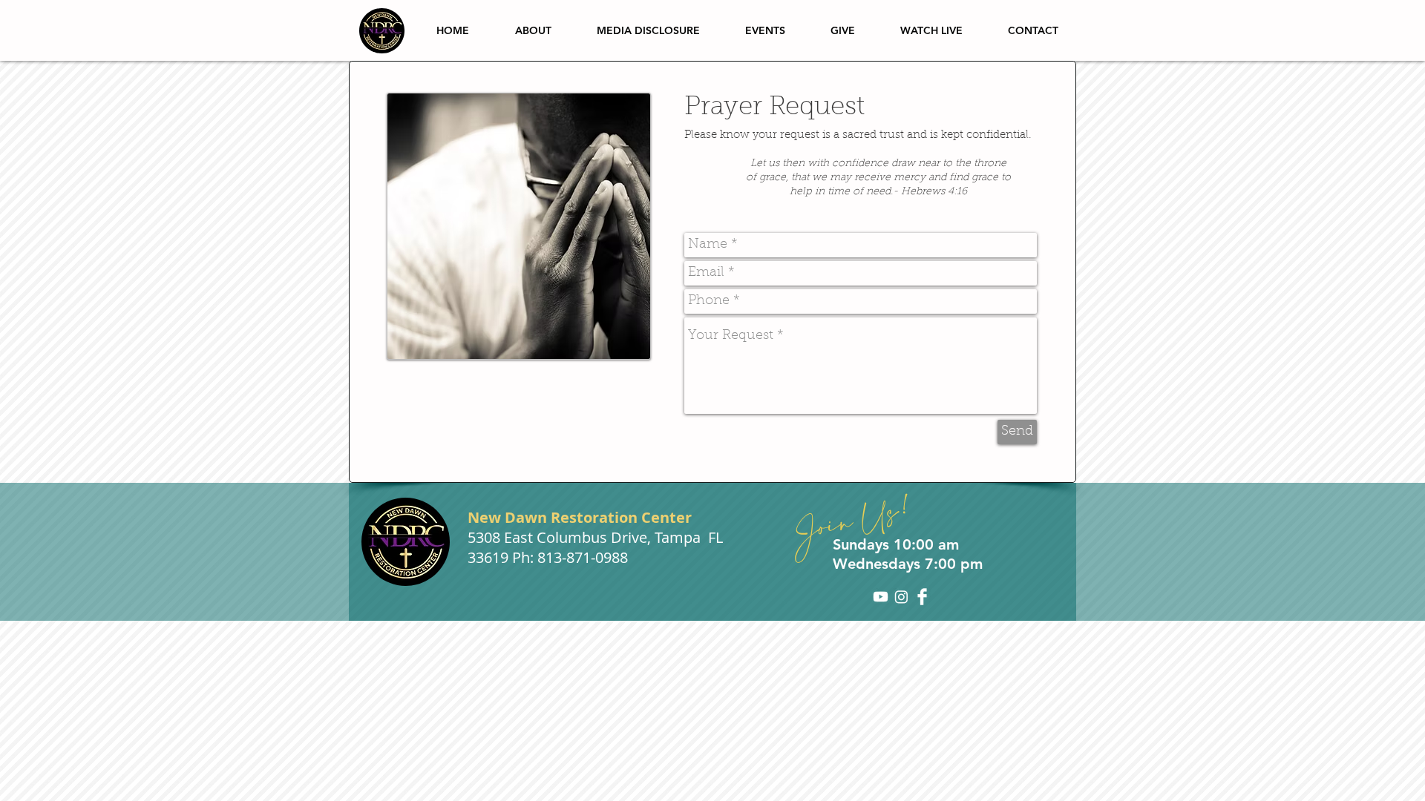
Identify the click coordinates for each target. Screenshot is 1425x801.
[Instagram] (901, 596)
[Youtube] (880, 596)
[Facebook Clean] (922, 596)
